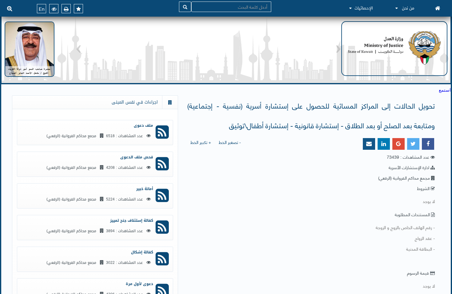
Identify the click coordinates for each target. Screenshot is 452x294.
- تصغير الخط (230, 142)
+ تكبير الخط (200, 142)
